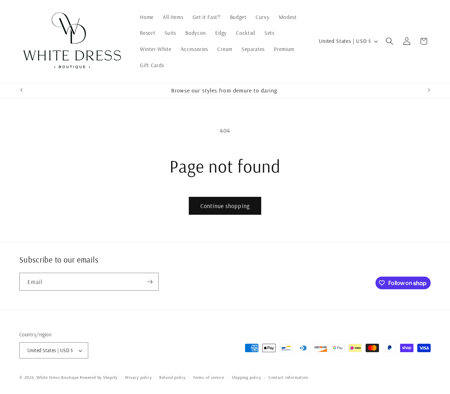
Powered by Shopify (98, 377)
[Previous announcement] (21, 90)
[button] (389, 41)
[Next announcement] (429, 90)
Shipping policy (246, 377)
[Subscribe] (149, 282)
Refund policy (172, 377)
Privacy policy (138, 377)
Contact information (288, 377)
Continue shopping (225, 205)
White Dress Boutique (57, 377)
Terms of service (208, 377)
